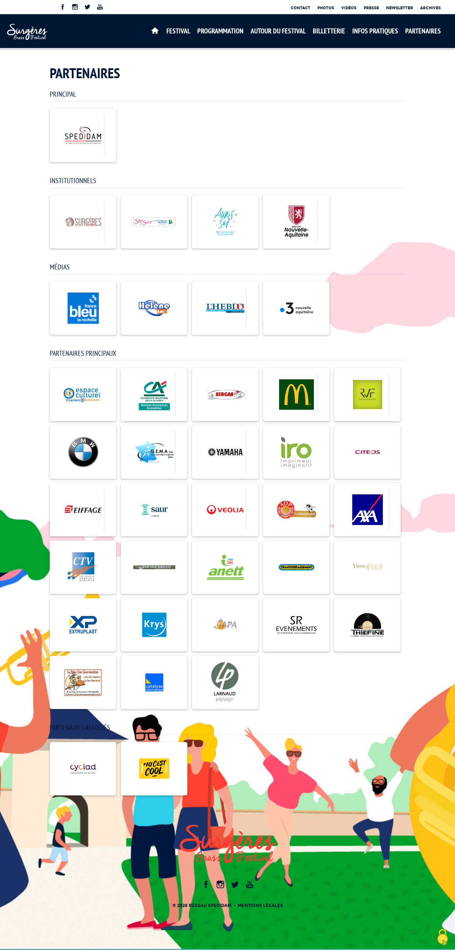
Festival (178, 31)
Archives (430, 7)
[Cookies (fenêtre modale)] (442, 937)
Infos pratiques (375, 31)
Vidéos (349, 7)
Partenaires (423, 31)
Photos (325, 7)
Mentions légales (260, 905)
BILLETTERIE (329, 31)
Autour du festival (278, 31)
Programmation (220, 31)
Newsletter (399, 7)
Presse (371, 7)
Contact (300, 7)
